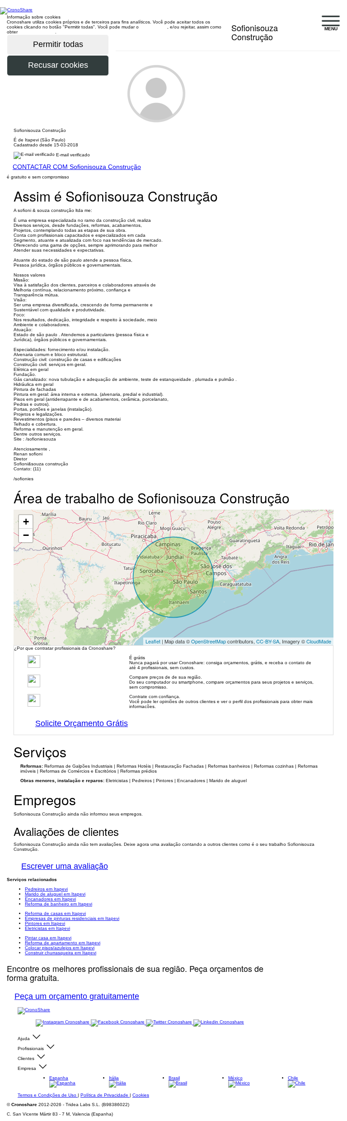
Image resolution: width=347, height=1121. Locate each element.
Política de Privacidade (105, 1095)
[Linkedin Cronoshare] (218, 1022)
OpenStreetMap (208, 641)
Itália (114, 1077)
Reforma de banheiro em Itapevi (58, 903)
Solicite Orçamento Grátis (81, 723)
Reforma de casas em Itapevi (55, 913)
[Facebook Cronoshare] (118, 1022)
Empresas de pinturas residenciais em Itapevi (72, 918)
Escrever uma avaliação (64, 866)
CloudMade (318, 641)
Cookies (140, 1095)
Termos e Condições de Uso (48, 1095)
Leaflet (152, 641)
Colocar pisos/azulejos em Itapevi (59, 947)
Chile (293, 1077)
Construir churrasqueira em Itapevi (60, 952)
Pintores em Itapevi (45, 923)
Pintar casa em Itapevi (48, 937)
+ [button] (26, 521)
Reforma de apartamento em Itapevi (62, 942)
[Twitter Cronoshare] (169, 1022)
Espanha (58, 1077)
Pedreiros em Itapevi (46, 888)
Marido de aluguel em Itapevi (55, 893)
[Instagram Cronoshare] (63, 1022)
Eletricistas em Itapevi (47, 928)
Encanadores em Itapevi (50, 898)
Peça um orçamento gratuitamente (76, 996)
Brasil (174, 1077)
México (235, 1077)
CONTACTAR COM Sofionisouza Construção (77, 166)
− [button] (26, 535)
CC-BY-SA (267, 641)
